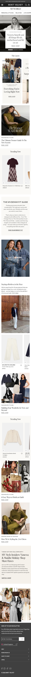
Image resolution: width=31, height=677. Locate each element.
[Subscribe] (21, 639)
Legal (3, 659)
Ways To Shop (5, 656)
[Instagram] (4, 668)
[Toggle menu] (2, 5)
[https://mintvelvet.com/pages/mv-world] (15, 9)
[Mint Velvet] (15, 5)
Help (2, 649)
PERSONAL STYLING (7, 13)
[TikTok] (7, 668)
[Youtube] (10, 668)
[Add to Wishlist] (21, 186)
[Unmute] (24, 297)
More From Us (5, 652)
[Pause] (27, 297)
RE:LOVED (19, 13)
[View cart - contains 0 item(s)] (29, 5)
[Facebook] (1, 668)
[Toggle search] (26, 5)
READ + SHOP (12, 96)
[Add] (4, 182)
